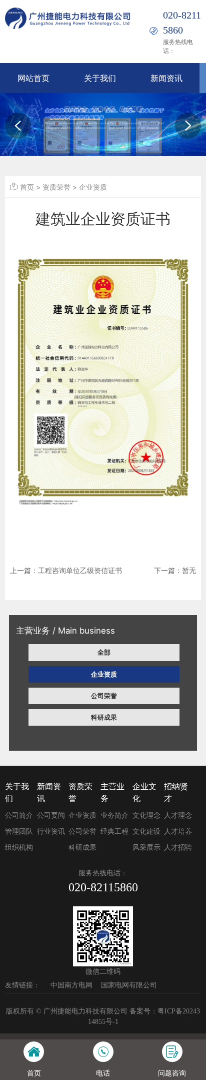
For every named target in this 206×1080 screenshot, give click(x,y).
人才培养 (178, 831)
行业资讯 (51, 831)
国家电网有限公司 (129, 985)
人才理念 (178, 815)
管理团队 (19, 831)
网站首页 (34, 78)
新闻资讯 (166, 78)
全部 (104, 652)
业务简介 (114, 815)
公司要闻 (51, 815)
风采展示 (146, 847)
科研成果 (104, 717)
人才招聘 (178, 847)
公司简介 (19, 815)
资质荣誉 (56, 187)
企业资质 (104, 674)
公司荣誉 (104, 696)
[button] (18, 126)
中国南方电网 (71, 985)
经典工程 (114, 831)
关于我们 (100, 78)
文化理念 (146, 815)
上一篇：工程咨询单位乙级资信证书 (66, 570)
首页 (27, 187)
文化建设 (146, 831)
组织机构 (19, 847)
